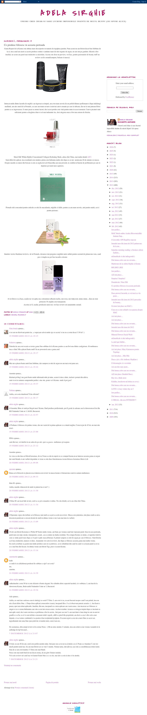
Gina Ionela (13, 328)
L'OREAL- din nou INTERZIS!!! (123, 400)
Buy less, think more (118, 378)
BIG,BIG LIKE (117, 267)
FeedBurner (129, 97)
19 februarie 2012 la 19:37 (23, 384)
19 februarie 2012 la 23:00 (23, 431)
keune (14, 315)
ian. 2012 (115, 404)
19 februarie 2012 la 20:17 (23, 398)
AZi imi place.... (117, 274)
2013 (112, 181)
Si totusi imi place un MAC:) (121, 306)
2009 (112, 417)
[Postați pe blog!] (37, 312)
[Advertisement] (73, 32)
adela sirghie (13, 359)
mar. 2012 (115, 222)
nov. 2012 (115, 192)
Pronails (22, 315)
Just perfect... (116, 229)
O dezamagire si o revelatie (121, 363)
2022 (112, 162)
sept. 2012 (116, 199)
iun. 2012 (115, 211)
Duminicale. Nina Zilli (119, 282)
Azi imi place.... (117, 316)
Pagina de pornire (52, 682)
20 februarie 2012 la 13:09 (23, 521)
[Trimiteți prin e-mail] (35, 312)
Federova (12, 342)
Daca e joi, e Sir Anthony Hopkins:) (124, 359)
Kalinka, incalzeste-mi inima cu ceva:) (125, 381)
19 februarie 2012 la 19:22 (23, 367)
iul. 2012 (115, 207)
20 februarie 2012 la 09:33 (23, 476)
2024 (112, 154)
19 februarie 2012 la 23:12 (23, 445)
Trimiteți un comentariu (12, 665)
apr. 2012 (115, 218)
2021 (112, 166)
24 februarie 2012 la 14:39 (23, 573)
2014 (112, 177)
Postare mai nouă (10, 682)
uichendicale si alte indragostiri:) (123, 256)
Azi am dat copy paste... (120, 366)
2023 (112, 158)
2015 (112, 173)
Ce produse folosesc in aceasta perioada (125, 286)
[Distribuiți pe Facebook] (41, 312)
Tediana (12, 390)
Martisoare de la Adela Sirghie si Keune (125, 263)
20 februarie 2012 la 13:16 (23, 550)
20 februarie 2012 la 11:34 (23, 504)
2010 (112, 413)
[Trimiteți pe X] (39, 312)
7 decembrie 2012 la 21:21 (23, 659)
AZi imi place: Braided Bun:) (122, 374)
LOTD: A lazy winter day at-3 (122, 389)
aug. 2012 (115, 203)
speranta (12, 469)
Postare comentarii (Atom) (24, 687)
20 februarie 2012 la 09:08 (23, 462)
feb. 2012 (115, 226)
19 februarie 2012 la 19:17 (23, 353)
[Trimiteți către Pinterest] (43, 312)
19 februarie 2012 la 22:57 (23, 414)
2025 (112, 151)
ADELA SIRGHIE (74, 13)
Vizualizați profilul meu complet (123, 135)
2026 (112, 147)
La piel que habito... (118, 342)
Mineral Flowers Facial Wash (121, 334)
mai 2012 (115, 215)
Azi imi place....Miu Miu (120, 355)
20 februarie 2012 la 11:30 (23, 490)
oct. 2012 (115, 196)
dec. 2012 (115, 188)
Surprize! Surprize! (118, 278)
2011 (112, 409)
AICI (89, 157)
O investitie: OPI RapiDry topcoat (123, 239)
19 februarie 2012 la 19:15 (23, 336)
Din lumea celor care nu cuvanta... (123, 260)
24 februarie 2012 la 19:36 (23, 590)
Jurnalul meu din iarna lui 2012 (122, 327)
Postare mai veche (94, 682)
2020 (112, 170)
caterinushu (13, 556)
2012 (112, 185)
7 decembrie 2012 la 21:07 (23, 633)
